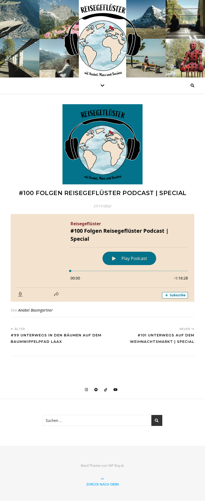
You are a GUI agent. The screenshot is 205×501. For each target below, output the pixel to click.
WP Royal (116, 465)
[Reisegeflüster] (102, 40)
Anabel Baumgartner (35, 310)
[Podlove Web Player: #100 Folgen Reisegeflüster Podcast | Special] (102, 258)
